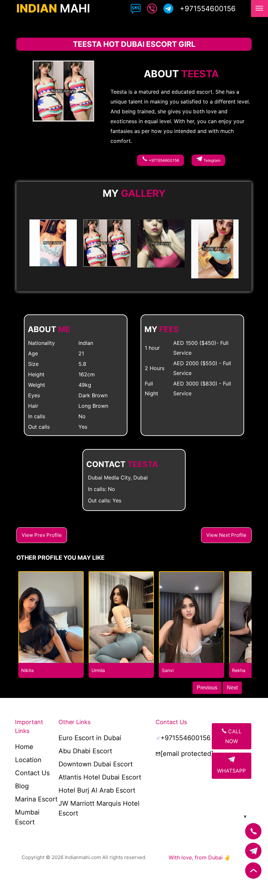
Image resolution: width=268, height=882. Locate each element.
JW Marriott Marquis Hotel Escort (99, 808)
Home (24, 747)
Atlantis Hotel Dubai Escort (100, 777)
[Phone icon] (152, 10)
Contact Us (32, 773)
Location (28, 760)
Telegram (211, 160)
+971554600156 (163, 160)
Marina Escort (36, 799)
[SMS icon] (136, 10)
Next (232, 687)
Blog (22, 786)
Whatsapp (231, 770)
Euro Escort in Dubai (90, 738)
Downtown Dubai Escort (96, 764)
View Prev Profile (42, 535)
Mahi (53, 8)
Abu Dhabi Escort (85, 751)
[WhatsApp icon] (168, 10)
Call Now (233, 736)
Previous (207, 687)
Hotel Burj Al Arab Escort (97, 790)
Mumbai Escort (27, 817)
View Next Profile (226, 535)
